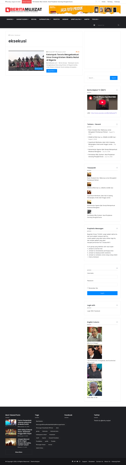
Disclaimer (92, 461)
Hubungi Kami (116, 461)
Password (90, 280)
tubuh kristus (39, 448)
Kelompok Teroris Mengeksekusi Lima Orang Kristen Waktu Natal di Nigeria (62, 57)
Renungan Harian (41, 444)
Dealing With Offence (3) (94, 380)
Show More (18, 452)
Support (84, 461)
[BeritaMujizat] (23, 9)
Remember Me (93, 288)
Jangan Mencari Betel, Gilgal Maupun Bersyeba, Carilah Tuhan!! (24, 442)
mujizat (44, 438)
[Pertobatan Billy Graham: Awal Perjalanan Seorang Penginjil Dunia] (89, 213)
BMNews (10, 19)
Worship (65, 19)
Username (90, 273)
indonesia (45, 431)
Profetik (56, 19)
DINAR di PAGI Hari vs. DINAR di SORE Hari (102, 137)
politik (46, 441)
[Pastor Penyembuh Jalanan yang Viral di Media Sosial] (10, 423)
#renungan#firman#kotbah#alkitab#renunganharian (50, 424)
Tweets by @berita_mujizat (102, 420)
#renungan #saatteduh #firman (44, 428)
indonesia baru (54, 431)
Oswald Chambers (54, 438)
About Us (107, 461)
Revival (34, 19)
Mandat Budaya (22, 19)
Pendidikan (39, 441)
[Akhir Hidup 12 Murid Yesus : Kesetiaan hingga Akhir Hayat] (10, 432)
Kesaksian (52, 434)
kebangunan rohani (41, 434)
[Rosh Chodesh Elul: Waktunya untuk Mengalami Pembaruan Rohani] (89, 176)
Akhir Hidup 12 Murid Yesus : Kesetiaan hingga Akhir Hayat (25, 432)
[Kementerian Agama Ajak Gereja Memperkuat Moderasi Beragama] (89, 203)
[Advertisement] (102, 51)
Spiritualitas (76, 19)
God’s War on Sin (92, 397)
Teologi (95, 19)
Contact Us (99, 461)
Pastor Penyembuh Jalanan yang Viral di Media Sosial (24, 422)
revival (50, 444)
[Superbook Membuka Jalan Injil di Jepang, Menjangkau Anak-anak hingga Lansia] (89, 193)
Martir (86, 19)
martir (37, 438)
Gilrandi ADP (51, 52)
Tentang (109, 1)
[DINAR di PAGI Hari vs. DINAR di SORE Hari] (89, 186)
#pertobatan (39, 421)
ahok (57, 428)
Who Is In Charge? (92, 343)
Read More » (52, 71)
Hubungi (117, 1)
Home (103, 1)
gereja (37, 431)
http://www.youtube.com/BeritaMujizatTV (104, 113)
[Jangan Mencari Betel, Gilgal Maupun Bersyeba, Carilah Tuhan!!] (10, 442)
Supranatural (44, 19)
